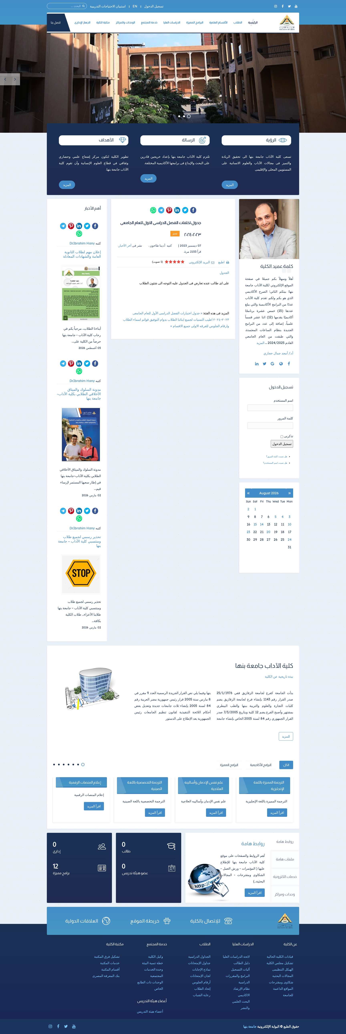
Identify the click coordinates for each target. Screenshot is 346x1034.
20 (268, 532)
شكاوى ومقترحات (281, 982)
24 (290, 540)
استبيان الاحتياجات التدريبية (108, 6)
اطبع (221, 262)
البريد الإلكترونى (199, 262)
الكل (286, 765)
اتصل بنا (55, 22)
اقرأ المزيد (255, 893)
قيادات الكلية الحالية (280, 957)
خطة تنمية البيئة (152, 963)
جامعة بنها (249, 1026)
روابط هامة (285, 842)
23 (248, 532)
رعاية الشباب (201, 995)
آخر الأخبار (125, 245)
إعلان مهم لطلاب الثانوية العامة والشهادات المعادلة (82, 254)
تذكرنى (288, 436)
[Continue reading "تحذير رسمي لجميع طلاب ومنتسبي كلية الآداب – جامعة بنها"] (81, 574)
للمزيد (286, 736)
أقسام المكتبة (110, 969)
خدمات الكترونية (285, 877)
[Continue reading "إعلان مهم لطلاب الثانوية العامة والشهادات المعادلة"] (81, 293)
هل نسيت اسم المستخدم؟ (275, 462)
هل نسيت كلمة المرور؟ (276, 456)
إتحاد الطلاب (202, 989)
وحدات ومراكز (285, 894)
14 (262, 524)
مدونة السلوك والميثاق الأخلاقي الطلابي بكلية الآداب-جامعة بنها (79, 394)
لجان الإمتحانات (200, 976)
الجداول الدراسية (199, 957)
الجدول (224, 273)
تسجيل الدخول (153, 6)
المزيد (230, 185)
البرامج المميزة (229, 765)
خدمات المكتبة (110, 963)
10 (289, 524)
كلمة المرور (285, 418)
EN (135, 6)
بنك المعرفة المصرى (106, 976)
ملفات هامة (285, 859)
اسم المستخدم (283, 400)
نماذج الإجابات (201, 969)
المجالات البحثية (282, 976)
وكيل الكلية (155, 957)
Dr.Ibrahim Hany (82, 243)
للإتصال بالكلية (205, 920)
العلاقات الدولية (81, 920)
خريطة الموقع (144, 920)
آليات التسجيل (240, 969)
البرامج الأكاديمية (260, 765)
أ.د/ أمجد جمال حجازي (278, 353)
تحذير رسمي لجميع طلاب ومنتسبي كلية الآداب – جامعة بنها (79, 541)
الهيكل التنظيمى (282, 969)
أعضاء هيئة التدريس (150, 1011)
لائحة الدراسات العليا (236, 957)
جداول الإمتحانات (199, 963)
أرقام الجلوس (201, 982)
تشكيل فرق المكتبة (107, 957)
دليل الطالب (241, 963)
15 (255, 524)
